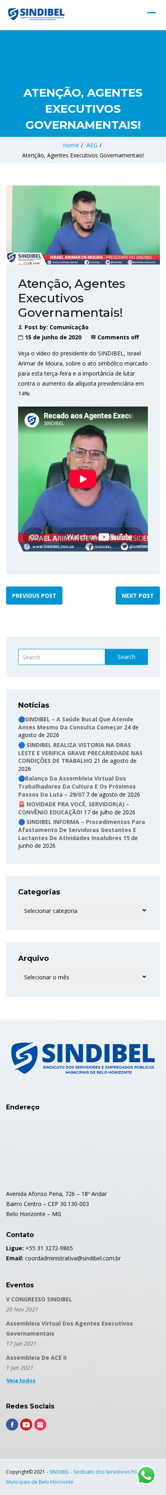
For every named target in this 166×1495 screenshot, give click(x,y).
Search (126, 657)
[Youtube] (26, 1425)
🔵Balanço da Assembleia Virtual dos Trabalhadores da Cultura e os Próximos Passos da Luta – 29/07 (77, 786)
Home (71, 145)
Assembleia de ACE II (36, 1357)
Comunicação (69, 327)
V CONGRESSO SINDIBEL (39, 1299)
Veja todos (20, 1380)
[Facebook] (12, 1425)
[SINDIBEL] (36, 14)
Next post (138, 595)
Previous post (34, 595)
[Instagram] (40, 1425)
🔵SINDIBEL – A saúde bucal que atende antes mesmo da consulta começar (75, 723)
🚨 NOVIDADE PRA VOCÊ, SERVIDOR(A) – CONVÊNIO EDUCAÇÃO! (73, 808)
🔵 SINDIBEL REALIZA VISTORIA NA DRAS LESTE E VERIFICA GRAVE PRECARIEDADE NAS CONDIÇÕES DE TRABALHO (80, 752)
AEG (92, 145)
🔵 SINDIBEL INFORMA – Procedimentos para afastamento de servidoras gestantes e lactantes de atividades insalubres (81, 829)
